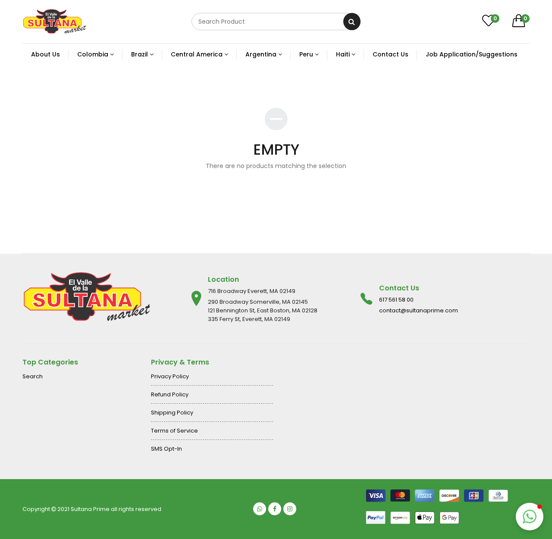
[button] (529, 516)
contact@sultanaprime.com (418, 310)
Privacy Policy (170, 376)
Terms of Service (174, 431)
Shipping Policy (172, 412)
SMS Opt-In (166, 449)
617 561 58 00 (396, 300)
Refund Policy (169, 394)
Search (32, 376)
